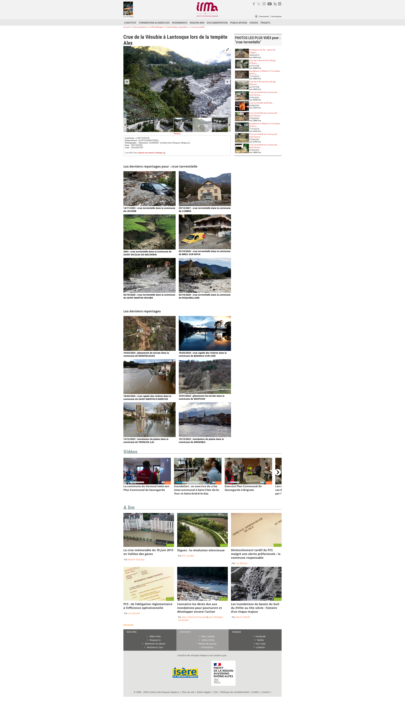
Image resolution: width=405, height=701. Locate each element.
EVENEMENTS (179, 22)
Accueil (126, 27)
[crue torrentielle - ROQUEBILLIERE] (205, 291)
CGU (215, 692)
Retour (177, 133)
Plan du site (188, 692)
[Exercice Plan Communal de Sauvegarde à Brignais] (248, 483)
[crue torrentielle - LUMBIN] (205, 205)
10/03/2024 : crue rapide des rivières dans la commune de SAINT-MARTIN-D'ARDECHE (147, 397)
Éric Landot (188, 555)
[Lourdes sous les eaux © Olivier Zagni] (148, 546)
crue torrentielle (197, 27)
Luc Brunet (241, 563)
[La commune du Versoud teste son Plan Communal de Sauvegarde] (147, 483)
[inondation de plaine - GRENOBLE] (205, 436)
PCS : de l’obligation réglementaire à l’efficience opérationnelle (147, 606)
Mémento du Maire (154, 643)
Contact (266, 692)
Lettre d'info (207, 640)
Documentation (139, 27)
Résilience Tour (154, 647)
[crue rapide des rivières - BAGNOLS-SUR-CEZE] (205, 349)
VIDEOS (253, 22)
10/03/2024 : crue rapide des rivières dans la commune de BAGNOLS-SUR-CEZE (203, 354)
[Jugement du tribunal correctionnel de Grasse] (256, 545)
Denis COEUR (243, 617)
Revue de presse (207, 643)
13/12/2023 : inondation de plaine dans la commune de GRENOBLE (201, 441)
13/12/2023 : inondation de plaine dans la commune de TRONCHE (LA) (145, 441)
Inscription (276, 16)
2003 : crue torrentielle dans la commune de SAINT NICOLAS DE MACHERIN (147, 253)
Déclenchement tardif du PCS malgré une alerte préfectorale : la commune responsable (255, 554)
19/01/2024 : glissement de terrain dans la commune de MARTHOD (201, 397)
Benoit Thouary (136, 559)
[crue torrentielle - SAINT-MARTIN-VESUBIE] (149, 291)
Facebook (260, 636)
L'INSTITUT (130, 22)
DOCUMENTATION (217, 22)
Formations (208, 647)
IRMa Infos (155, 636)
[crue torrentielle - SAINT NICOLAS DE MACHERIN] (149, 248)
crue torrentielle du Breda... (261, 102)
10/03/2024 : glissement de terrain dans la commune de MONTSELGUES (146, 354)
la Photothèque (156, 27)
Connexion (264, 16)
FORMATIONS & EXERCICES (154, 22)
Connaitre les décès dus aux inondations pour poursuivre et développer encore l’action (199, 607)
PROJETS (265, 22)
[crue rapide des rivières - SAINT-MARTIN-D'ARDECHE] (149, 393)
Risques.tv (155, 640)
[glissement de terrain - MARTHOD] (205, 392)
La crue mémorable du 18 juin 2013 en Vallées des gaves (148, 552)
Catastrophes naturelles (176, 27)
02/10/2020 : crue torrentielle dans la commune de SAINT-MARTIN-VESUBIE (149, 296)
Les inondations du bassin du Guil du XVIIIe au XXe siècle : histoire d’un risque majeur (255, 607)
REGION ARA (197, 22)
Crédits (255, 692)
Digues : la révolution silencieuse (201, 550)
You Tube (260, 643)
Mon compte (208, 636)
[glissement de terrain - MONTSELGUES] (149, 349)
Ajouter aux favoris (146, 153)
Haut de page (128, 625)
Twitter (260, 640)
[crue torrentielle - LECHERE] (149, 205)
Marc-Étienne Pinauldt (194, 617)
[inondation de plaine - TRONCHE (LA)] (149, 436)
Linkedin (260, 647)
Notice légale (204, 692)
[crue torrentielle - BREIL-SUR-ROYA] (205, 248)
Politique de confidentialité (234, 692)
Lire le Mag (128, 16)
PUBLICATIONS (238, 22)
